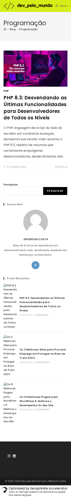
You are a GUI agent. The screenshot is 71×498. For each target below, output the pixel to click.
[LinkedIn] (14, 456)
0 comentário (16, 166)
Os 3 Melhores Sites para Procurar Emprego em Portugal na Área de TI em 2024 (43, 354)
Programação (28, 29)
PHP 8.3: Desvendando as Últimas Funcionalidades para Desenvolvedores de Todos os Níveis (35, 107)
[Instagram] (35, 265)
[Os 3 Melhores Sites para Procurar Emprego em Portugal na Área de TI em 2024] (10, 355)
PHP (6, 91)
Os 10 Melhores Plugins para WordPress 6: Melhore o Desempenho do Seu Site (39, 401)
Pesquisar (11, 184)
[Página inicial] (5, 29)
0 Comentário (40, 315)
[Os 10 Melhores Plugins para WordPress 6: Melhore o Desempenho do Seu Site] (10, 403)
